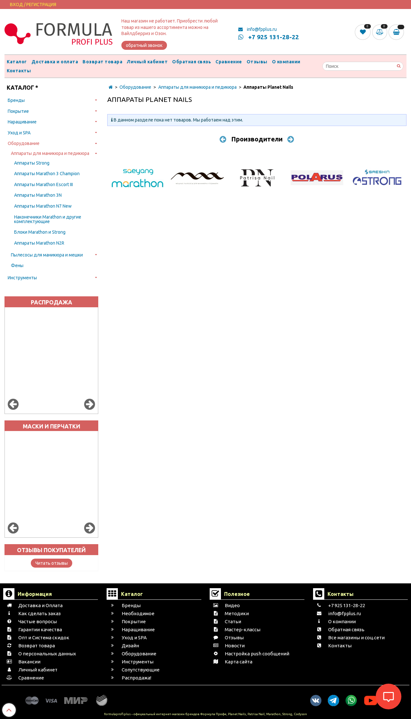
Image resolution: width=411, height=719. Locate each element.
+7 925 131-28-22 (273, 36)
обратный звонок (144, 45)
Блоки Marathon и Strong (40, 232)
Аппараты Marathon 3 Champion (47, 173)
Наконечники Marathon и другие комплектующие (47, 219)
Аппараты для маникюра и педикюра (50, 153)
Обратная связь (191, 61)
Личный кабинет (147, 61)
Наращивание (22, 121)
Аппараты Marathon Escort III (43, 184)
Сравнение (228, 61)
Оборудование (23, 143)
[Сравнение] (380, 31)
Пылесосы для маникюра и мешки (47, 254)
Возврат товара (102, 61)
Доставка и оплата (54, 61)
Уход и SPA (19, 132)
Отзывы (257, 61)
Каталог (17, 61)
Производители (257, 139)
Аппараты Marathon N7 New (43, 206)
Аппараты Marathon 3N (38, 195)
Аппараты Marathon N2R (39, 243)
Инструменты (22, 277)
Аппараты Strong (31, 163)
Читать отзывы (51, 563)
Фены (17, 265)
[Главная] (111, 87)
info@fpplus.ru (261, 29)
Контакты (19, 70)
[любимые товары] (363, 31)
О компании (286, 61)
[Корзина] (398, 32)
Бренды (16, 100)
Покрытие (18, 111)
